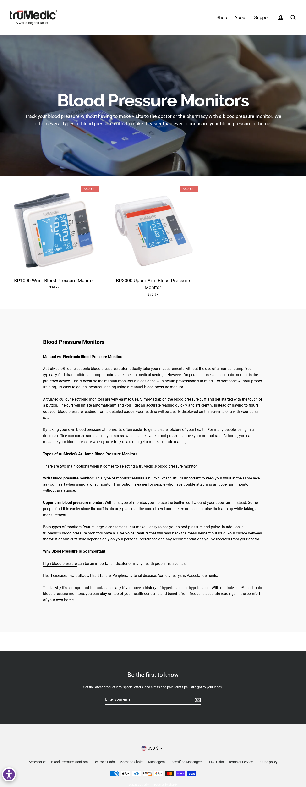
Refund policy (267, 762)
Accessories (37, 762)
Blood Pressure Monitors (69, 762)
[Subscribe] (197, 699)
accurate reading (160, 405)
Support (262, 17)
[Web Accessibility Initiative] (9, 774)
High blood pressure (60, 563)
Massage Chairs (131, 762)
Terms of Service (241, 762)
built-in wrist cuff (162, 478)
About (240, 17)
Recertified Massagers (185, 762)
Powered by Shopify (165, 784)
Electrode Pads (104, 762)
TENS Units (215, 762)
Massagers (156, 762)
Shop (221, 17)
